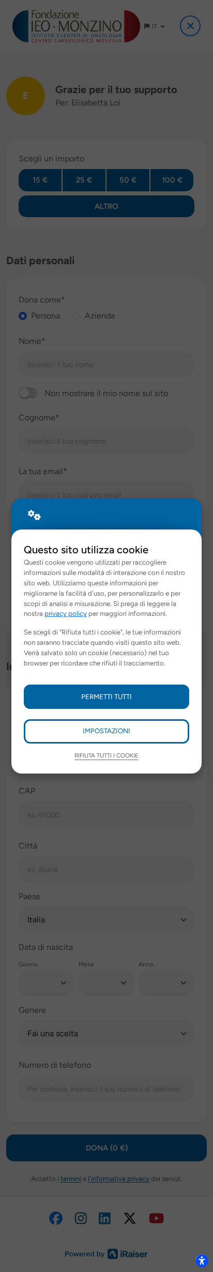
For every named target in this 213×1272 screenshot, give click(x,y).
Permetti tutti (106, 696)
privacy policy (65, 613)
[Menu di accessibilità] (201, 1260)
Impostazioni (106, 730)
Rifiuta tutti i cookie (106, 755)
